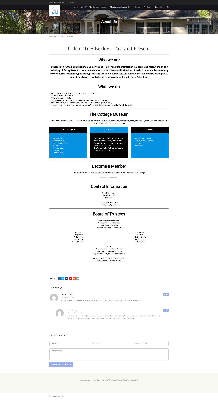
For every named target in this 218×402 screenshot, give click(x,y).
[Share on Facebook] (59, 278)
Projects (158, 7)
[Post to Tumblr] (66, 278)
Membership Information (109, 177)
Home (75, 7)
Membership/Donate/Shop (121, 7)
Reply (166, 294)
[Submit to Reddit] (74, 278)
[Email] (77, 278)
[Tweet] (62, 278)
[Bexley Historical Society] (55, 10)
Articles (147, 7)
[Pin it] (70, 278)
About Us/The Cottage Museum (93, 7)
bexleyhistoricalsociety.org (109, 202)
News (137, 7)
